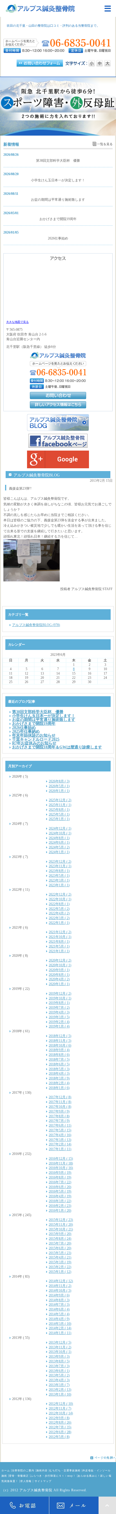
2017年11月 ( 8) (60, 1102)
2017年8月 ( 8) (59, 1116)
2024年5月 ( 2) (59, 847)
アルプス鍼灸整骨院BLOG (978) (36, 625)
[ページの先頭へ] (58, 1457)
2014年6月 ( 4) (59, 1309)
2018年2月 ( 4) (59, 1083)
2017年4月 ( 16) (60, 1135)
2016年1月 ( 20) (60, 1210)
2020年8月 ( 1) (59, 975)
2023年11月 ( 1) (60, 866)
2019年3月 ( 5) (59, 1017)
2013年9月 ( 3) (59, 1356)
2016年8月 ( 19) (60, 1177)
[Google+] (57, 459)
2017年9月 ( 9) (59, 1111)
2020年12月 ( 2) (60, 960)
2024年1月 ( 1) (59, 852)
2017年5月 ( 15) (60, 1130)
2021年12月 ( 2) (60, 932)
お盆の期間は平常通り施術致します (58, 200)
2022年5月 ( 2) (59, 909)
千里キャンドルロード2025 (35, 739)
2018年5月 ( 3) (59, 1069)
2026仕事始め (58, 238)
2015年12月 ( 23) (61, 1220)
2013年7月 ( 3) (59, 1366)
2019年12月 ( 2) (60, 993)
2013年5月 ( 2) (59, 1375)
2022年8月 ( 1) (59, 904)
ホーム (5, 1470)
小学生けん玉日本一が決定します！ (58, 180)
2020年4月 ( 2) (59, 979)
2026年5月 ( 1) (59, 786)
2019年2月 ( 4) (59, 1022)
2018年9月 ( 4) (59, 1050)
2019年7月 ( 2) (59, 1008)
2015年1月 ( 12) (60, 1272)
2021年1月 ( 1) (59, 951)
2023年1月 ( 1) (59, 885)
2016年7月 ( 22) (60, 1182)
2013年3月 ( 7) (59, 1385)
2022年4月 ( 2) (59, 913)
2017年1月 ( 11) (60, 1149)
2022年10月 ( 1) (60, 899)
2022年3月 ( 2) (59, 918)
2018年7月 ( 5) (59, 1059)
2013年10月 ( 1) (60, 1352)
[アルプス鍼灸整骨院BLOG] (57, 422)
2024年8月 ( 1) (59, 838)
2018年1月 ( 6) (59, 1088)
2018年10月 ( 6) (60, 1045)
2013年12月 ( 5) (60, 1342)
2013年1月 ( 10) (60, 1394)
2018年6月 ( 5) (59, 1064)
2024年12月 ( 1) (60, 828)
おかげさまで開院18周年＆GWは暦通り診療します (57, 747)
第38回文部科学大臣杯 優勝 (58, 161)
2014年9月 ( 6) (59, 1295)
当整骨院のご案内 (23, 1470)
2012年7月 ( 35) (60, 1427)
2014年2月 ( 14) (60, 1328)
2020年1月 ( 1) (59, 984)
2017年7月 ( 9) (59, 1121)
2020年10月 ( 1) (60, 965)
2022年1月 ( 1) (59, 923)
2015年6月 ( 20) (60, 1248)
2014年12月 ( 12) (61, 1281)
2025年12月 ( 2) (60, 800)
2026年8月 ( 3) (59, 781)
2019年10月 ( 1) (60, 998)
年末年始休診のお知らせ (33, 735)
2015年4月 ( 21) (60, 1257)
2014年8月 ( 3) (59, 1300)
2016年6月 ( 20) (60, 1187)
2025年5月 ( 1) (59, 814)
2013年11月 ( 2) (60, 1347)
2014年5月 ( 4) (59, 1314)
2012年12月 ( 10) (61, 1404)
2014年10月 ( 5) (60, 1291)
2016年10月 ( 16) (61, 1168)
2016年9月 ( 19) (60, 1173)
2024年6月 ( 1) (59, 842)
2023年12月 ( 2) (60, 862)
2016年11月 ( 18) (61, 1163)
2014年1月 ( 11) (60, 1333)
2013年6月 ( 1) (59, 1371)
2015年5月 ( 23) (60, 1253)
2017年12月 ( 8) (60, 1097)
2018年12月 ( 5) (60, 1036)
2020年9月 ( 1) (59, 970)
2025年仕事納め (26, 731)
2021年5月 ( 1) (59, 946)
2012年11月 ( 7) (60, 1408)
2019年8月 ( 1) (59, 1003)
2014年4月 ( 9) (59, 1319)
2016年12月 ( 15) (61, 1159)
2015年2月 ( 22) (60, 1267)
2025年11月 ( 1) (60, 805)
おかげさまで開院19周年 (58, 219)
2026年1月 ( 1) (59, 791)
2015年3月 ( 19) (60, 1262)
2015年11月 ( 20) (61, 1225)
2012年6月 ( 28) (60, 1432)
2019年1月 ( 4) (59, 1026)
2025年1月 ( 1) (59, 819)
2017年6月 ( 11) (60, 1125)
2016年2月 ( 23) (60, 1206)
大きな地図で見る (17, 321)
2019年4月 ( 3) (59, 1012)
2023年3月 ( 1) (59, 880)
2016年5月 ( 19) (60, 1191)
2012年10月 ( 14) (61, 1413)
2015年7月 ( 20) (60, 1243)
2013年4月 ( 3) (59, 1380)
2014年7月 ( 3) (59, 1305)
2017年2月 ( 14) (60, 1144)
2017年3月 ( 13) (60, 1140)
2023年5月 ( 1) (59, 876)
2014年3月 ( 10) (60, 1324)
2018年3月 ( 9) (59, 1078)
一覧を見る (105, 144)
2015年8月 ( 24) (60, 1239)
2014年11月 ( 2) (60, 1286)
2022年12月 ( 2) (60, 894)
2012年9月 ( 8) (59, 1418)
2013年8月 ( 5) (59, 1361)
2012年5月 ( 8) (59, 1437)
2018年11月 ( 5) (60, 1041)
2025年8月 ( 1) (59, 810)
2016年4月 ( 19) (60, 1196)
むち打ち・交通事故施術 (65, 1470)
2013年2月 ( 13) (60, 1390)
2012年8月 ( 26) (60, 1422)
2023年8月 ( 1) (59, 871)
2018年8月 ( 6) (59, 1055)
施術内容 (42, 1470)
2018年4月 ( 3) (59, 1073)
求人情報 (26, 1481)
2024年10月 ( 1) (60, 833)
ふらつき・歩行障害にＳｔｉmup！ (53, 1475)
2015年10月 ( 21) (61, 1229)
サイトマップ (43, 1481)
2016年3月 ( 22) (60, 1201)
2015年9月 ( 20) (60, 1234)
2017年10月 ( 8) (60, 1107)
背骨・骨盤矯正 (19, 1475)
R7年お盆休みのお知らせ (34, 743)
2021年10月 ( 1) (60, 937)
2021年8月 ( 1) (59, 942)
